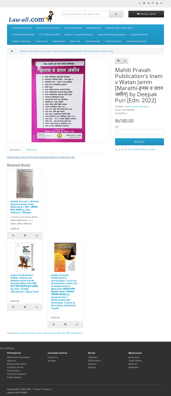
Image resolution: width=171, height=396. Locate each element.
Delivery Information (16, 364)
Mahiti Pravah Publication (137, 106)
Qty (116, 126)
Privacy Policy (13, 370)
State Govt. (75, 41)
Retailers (92, 364)
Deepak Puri (77, 333)
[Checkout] (153, 3)
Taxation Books (92, 41)
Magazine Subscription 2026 (119, 27)
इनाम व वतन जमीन (63, 333)
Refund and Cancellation (18, 357)
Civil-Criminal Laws (73, 27)
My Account (134, 357)
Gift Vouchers (94, 360)
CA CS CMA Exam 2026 (49, 34)
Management (59, 41)
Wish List (133, 364)
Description (15, 149)
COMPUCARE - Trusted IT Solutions (35, 389)
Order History (135, 360)
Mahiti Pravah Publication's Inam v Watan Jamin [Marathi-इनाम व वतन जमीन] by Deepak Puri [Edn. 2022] (66, 51)
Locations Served (15, 367)
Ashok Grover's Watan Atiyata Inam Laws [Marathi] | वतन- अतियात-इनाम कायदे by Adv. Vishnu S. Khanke (25, 207)
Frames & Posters (113, 41)
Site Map (52, 360)
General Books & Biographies (112, 34)
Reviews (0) (31, 149)
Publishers (93, 357)
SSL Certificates (7, 348)
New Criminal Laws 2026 (48, 27)
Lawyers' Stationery (21, 41)
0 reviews (135, 149)
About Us (11, 360)
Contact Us (53, 357)
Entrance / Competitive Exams (79, 34)
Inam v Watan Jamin (46, 333)
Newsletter (134, 367)
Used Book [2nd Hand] (23, 34)
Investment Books (139, 34)
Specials (92, 367)
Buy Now (139, 141)
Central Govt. (41, 41)
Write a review (148, 149)
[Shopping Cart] (148, 3)
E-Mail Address (14, 377)
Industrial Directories (137, 41)
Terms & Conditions (16, 374)
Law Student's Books (22, 27)
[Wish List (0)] (144, 3)
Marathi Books (94, 27)
